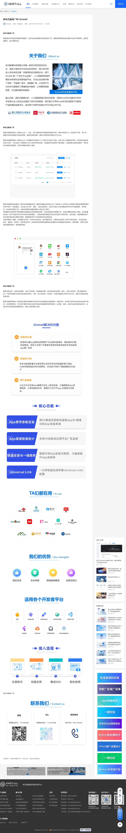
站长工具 (3, 822)
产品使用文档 (53, 799)
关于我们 (88, 4)
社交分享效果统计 (21, 808)
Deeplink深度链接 (37, 796)
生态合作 (80, 4)
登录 (111, 4)
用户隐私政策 (53, 805)
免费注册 (120, 4)
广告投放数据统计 (21, 805)
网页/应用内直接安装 (38, 808)
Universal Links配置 (6, 808)
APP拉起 (18, 796)
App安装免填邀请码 (22, 802)
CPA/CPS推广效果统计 (23, 812)
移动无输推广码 (8, 286)
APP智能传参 (4, 799)
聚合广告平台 (13, 822)
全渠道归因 (3, 796)
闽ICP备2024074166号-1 (41, 830)
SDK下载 (52, 796)
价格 (64, 4)
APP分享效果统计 (37, 805)
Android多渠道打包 (38, 799)
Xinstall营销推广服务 (38, 812)
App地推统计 (20, 799)
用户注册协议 (53, 802)
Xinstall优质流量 (5, 805)
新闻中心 (71, 4)
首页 (28, 4)
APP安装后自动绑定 (38, 802)
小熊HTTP (24, 822)
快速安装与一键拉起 (6, 812)
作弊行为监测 (4, 802)
